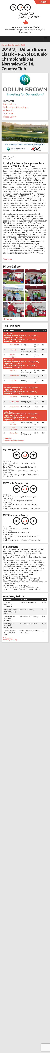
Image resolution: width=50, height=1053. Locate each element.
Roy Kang (13, 371)
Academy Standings (10, 640)
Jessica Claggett (13, 356)
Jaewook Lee (14, 376)
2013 (23, 45)
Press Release (9, 104)
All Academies (8, 638)
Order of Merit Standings (15, 107)
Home (4, 45)
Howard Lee (14, 433)
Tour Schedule (14, 45)
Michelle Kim (14, 344)
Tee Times (8, 113)
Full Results (8, 110)
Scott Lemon (14, 402)
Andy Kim (13, 381)
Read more (7, 259)
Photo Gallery (10, 116)
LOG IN (42, 2)
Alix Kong (13, 350)
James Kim (13, 397)
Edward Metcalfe (13, 424)
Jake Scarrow (14, 407)
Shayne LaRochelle (14, 429)
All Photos (7, 319)
